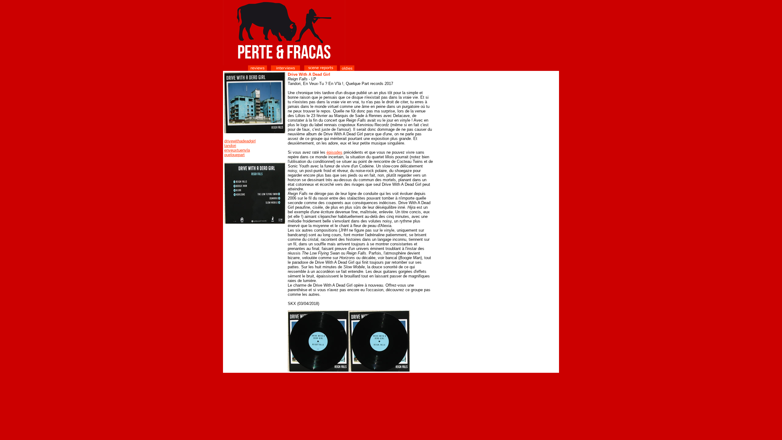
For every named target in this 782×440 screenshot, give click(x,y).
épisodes (334, 152)
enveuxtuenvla (237, 150)
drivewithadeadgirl (240, 141)
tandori (230, 145)
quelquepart (234, 154)
